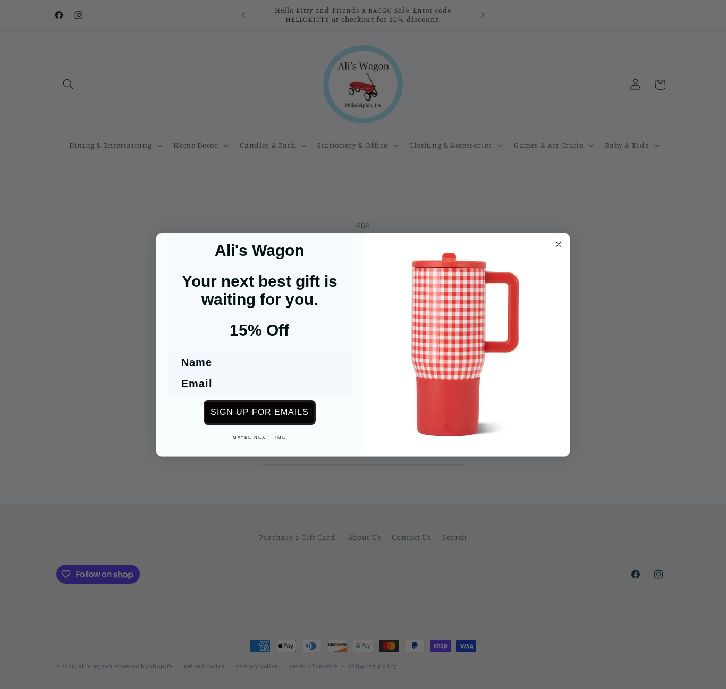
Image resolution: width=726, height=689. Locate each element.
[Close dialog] (558, 244)
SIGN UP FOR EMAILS (259, 412)
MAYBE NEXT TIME (259, 437)
